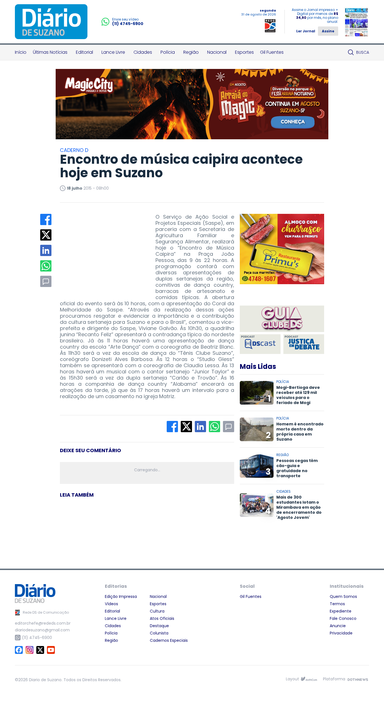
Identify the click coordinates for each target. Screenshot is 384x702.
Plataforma (334, 679)
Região (191, 52)
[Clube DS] (282, 319)
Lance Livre (113, 52)
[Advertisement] (102, 249)
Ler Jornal (305, 31)
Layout (292, 679)
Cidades (143, 52)
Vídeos (111, 604)
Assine (328, 31)
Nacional (217, 52)
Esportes (244, 52)
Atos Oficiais (162, 618)
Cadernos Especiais (169, 640)
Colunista (159, 633)
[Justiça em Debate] (303, 344)
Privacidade (341, 633)
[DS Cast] (260, 344)
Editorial (84, 52)
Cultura (157, 611)
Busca (362, 52)
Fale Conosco (343, 618)
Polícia (168, 52)
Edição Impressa (121, 596)
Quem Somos (343, 596)
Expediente (340, 611)
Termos (337, 604)
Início (20, 52)
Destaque (159, 626)
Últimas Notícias (50, 52)
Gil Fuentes (272, 52)
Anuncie (338, 626)
